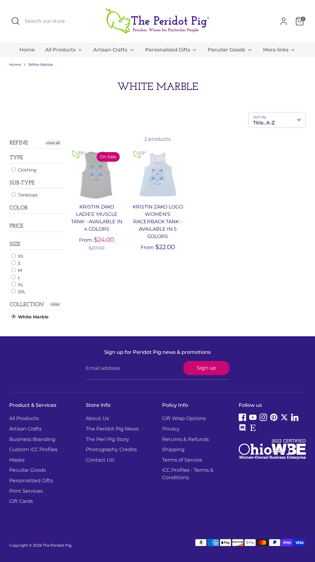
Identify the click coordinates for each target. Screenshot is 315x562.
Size (15, 244)
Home (27, 50)
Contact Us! (100, 460)
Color (19, 208)
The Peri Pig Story (107, 439)
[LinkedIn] (294, 417)
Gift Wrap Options (184, 418)
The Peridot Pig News (112, 429)
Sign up (206, 368)
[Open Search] (15, 21)
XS (20, 256)
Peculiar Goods (227, 50)
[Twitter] (284, 417)
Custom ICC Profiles (33, 449)
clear (55, 304)
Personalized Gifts (168, 50)
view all (53, 142)
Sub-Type (22, 183)
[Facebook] (242, 417)
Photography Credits (111, 449)
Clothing (27, 170)
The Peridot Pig (57, 545)
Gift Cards (21, 501)
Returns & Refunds (185, 439)
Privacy (171, 429)
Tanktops (27, 195)
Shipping (173, 449)
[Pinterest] (273, 417)
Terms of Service (182, 460)
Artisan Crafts (111, 50)
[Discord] (242, 427)
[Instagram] (263, 417)
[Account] (283, 21)
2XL (21, 291)
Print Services (26, 491)
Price (16, 226)
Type (16, 158)
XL (20, 284)
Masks (17, 460)
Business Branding (32, 439)
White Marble (40, 64)
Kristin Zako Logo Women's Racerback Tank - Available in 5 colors (158, 221)
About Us (97, 418)
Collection (27, 305)
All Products (61, 50)
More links (276, 50)
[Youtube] (253, 417)
